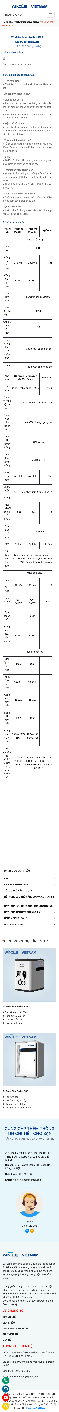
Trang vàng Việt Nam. (35, 1408)
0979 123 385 (25, 1174)
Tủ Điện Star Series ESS (15, 1006)
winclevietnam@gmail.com (27, 1179)
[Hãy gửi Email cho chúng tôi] (4, 1389)
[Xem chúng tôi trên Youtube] (4, 1397)
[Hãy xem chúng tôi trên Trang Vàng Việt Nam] (4, 1406)
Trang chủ (7, 21)
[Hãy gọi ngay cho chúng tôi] (4, 1380)
